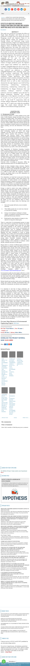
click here (16, 323)
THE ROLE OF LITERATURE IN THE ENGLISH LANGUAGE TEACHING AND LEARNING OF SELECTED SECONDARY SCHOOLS (13, 549)
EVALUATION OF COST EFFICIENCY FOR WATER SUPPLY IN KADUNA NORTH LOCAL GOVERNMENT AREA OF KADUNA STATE (15, 615)
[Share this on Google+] (9, 344)
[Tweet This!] (7, 344)
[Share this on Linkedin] (11, 344)
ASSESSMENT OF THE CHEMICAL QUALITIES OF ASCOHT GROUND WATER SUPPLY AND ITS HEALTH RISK (14, 632)
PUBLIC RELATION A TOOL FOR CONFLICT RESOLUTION (20, 362)
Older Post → (26, 417)
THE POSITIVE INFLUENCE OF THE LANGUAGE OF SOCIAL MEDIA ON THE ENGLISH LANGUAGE (14, 557)
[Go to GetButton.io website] (3, 664)
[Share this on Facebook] (5, 344)
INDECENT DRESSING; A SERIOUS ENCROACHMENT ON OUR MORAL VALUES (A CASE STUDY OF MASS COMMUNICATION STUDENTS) (15, 528)
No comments (3, 29)
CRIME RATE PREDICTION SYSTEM (10, 541)
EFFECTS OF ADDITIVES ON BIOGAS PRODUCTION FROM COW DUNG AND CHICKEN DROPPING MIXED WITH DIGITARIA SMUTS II (15, 25)
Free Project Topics (6, 535)
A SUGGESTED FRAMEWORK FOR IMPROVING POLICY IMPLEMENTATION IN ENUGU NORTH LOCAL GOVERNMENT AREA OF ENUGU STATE (12, 404)
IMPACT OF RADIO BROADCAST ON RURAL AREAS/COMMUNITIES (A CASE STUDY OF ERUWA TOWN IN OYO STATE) (14, 583)
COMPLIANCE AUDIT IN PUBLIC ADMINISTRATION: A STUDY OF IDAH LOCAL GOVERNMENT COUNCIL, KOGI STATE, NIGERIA (12, 367)
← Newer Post (4, 417)
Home (2, 17)
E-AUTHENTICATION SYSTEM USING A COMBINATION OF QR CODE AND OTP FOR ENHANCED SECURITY (12, 574)
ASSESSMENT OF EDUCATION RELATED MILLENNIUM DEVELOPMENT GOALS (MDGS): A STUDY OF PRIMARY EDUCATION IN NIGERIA (4, 403)
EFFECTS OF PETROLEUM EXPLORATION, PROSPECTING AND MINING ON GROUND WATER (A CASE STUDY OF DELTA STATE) (14, 620)
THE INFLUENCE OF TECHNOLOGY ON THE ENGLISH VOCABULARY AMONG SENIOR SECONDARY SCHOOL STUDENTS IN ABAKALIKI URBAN (15, 565)
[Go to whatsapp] (4, 661)
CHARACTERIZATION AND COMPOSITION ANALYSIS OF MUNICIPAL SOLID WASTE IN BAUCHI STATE (15, 627)
